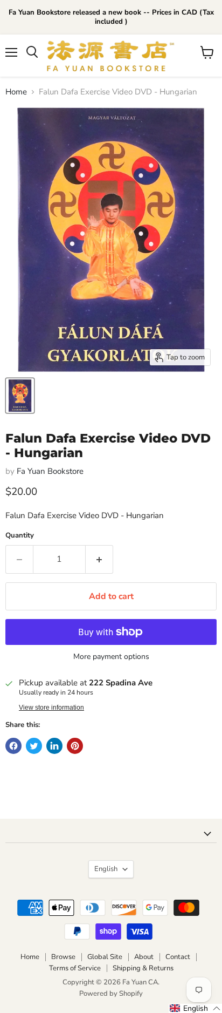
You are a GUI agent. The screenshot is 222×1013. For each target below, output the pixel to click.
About (144, 957)
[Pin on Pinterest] (75, 746)
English (105, 869)
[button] (195, 1008)
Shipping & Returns (143, 968)
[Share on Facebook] (13, 746)
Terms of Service (75, 968)
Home (16, 92)
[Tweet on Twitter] (34, 746)
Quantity (19, 536)
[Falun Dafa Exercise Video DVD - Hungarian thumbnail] (20, 395)
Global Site (104, 957)
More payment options (111, 656)
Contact (177, 957)
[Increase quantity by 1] (99, 559)
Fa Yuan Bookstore (50, 471)
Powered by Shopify (111, 993)
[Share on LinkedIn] (54, 746)
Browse (63, 957)
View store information (51, 707)
